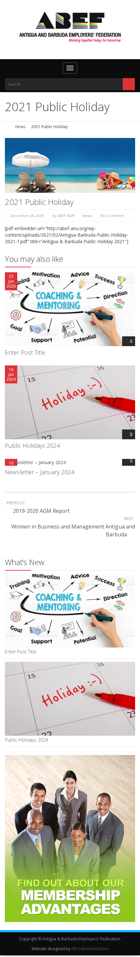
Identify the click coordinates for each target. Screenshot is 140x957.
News (20, 126)
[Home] (7, 126)
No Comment (112, 215)
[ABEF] (70, 26)
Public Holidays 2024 (32, 445)
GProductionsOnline (90, 948)
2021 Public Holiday (39, 201)
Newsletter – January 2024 (39, 472)
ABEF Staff (65, 215)
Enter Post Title (25, 352)
